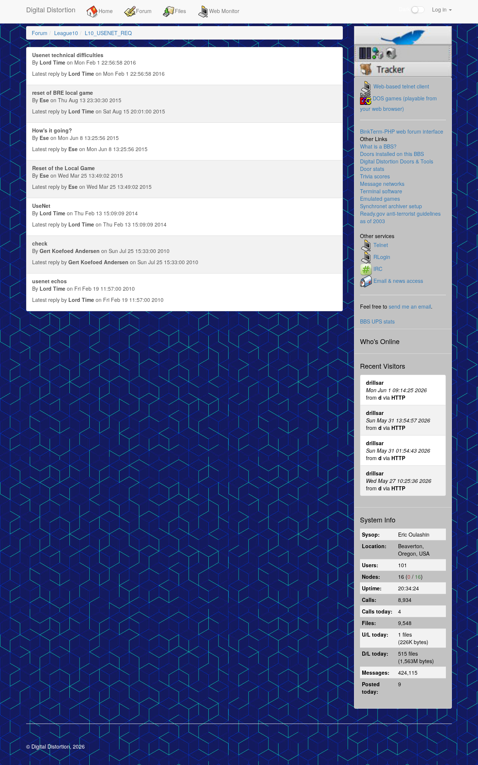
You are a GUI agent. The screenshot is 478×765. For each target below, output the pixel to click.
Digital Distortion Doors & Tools (396, 161)
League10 (66, 33)
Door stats (372, 168)
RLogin (381, 256)
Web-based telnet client (401, 86)
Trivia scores (375, 176)
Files (180, 11)
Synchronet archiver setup (391, 206)
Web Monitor (224, 11)
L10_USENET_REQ (108, 33)
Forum (144, 11)
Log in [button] (440, 9)
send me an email (410, 306)
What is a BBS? (378, 146)
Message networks (382, 183)
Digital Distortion (50, 9)
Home (106, 11)
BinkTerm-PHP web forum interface (401, 131)
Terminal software (381, 191)
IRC (377, 268)
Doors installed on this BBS (392, 153)
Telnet (380, 244)
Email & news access (398, 280)
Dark (405, 9)
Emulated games (380, 198)
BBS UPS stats (377, 321)
